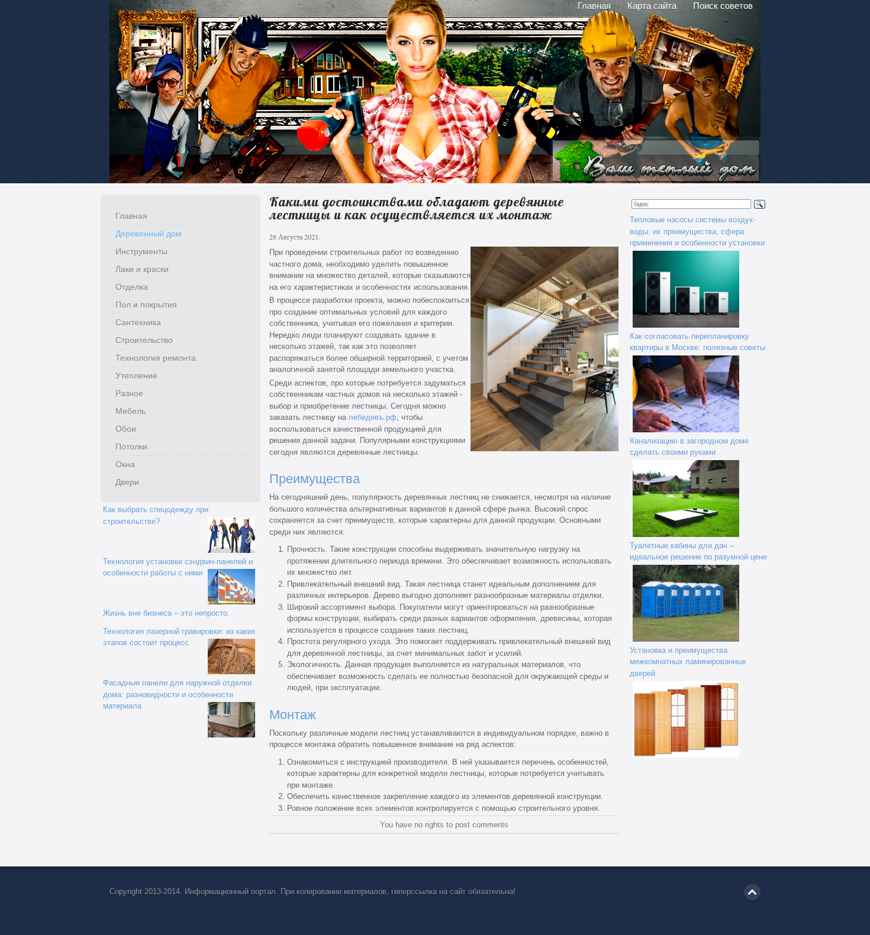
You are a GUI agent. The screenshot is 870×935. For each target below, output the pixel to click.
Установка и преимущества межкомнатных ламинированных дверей (688, 662)
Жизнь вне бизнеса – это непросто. (166, 613)
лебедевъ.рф (373, 417)
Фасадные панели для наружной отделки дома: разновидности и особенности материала (177, 694)
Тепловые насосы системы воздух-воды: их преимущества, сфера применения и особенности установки (697, 231)
